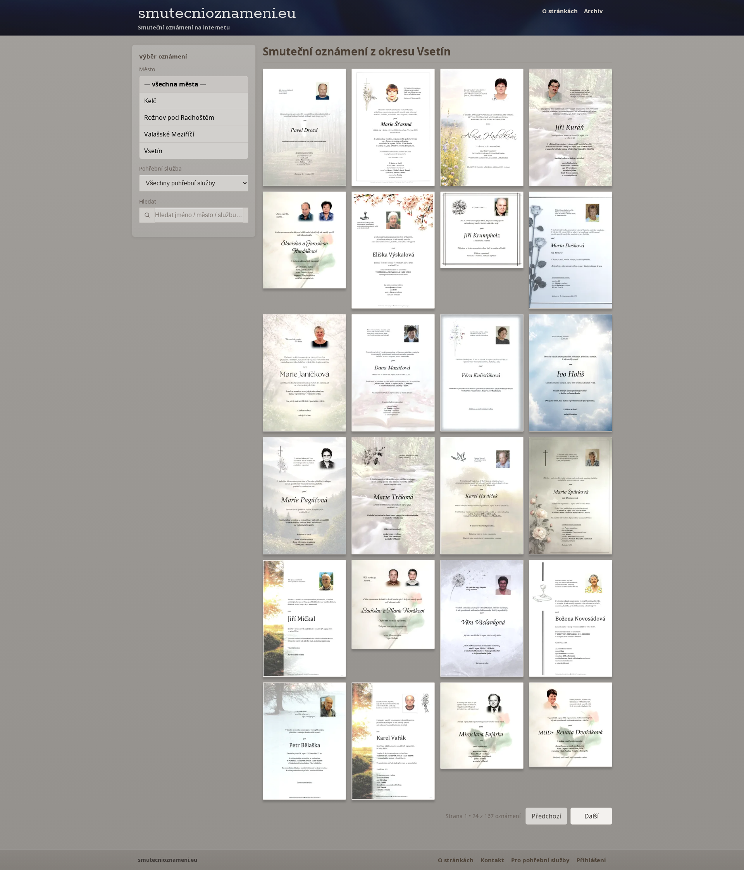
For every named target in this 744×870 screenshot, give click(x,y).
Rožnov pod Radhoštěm (179, 117)
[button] (304, 127)
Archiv (593, 11)
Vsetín (153, 151)
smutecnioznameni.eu (217, 13)
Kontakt (492, 860)
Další (591, 816)
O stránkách (560, 11)
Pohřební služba (160, 168)
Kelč (150, 101)
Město (147, 69)
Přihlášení (591, 860)
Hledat (147, 201)
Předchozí (546, 816)
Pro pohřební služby (540, 860)
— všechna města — (175, 84)
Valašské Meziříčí (169, 134)
